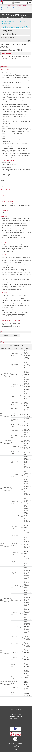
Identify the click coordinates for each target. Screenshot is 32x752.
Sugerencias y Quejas (16, 718)
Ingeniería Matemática (12, 10)
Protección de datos (16, 748)
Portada (3, 8)
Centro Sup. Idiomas (16, 724)
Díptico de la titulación (10, 37)
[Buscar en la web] (30, 3)
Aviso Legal (16, 746)
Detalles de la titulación (8, 34)
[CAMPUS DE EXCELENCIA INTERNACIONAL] (15, 734)
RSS (16, 749)
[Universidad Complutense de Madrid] (16, 2)
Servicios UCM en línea (16, 716)
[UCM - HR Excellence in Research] (15, 729)
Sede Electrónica (16, 709)
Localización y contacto (16, 745)
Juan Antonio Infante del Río (19, 27)
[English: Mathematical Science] (1, 0)
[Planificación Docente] (29, 41)
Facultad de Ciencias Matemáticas (16, 5)
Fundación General (16, 714)
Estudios (9, 8)
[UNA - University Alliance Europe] (15, 739)
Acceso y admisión (7, 31)
